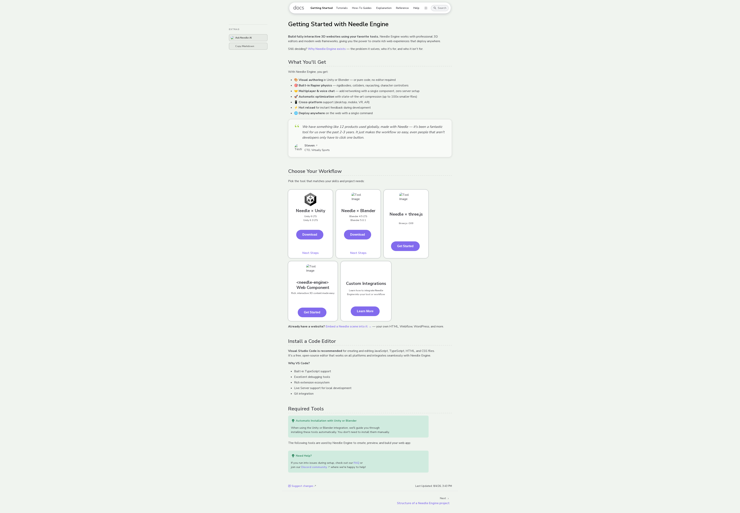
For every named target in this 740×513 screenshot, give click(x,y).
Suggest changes (302, 486)
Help (416, 8)
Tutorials (342, 8)
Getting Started (321, 8)
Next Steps (310, 253)
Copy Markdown (244, 46)
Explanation (384, 8)
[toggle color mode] (426, 8)
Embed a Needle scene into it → (349, 326)
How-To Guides (362, 8)
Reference (402, 8)
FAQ (356, 463)
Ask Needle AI (243, 37)
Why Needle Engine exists (327, 49)
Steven (309, 145)
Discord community (314, 467)
